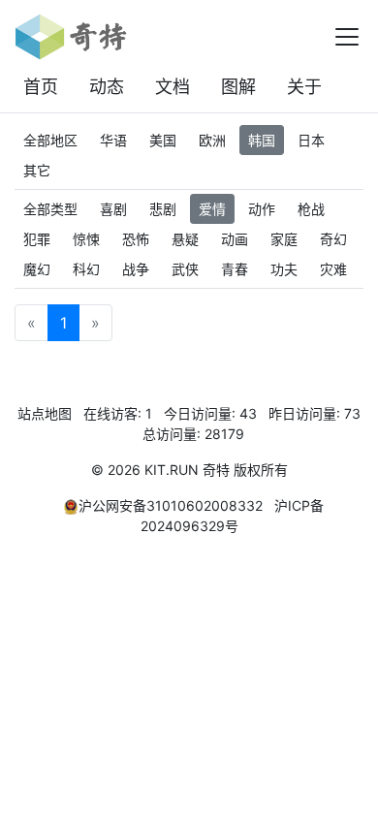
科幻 (86, 269)
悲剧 (162, 209)
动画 (234, 239)
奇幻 (333, 239)
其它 (36, 170)
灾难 (333, 269)
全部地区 (50, 140)
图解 (238, 87)
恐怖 (135, 239)
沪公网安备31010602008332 (171, 505)
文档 (172, 87)
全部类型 (50, 209)
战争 (135, 269)
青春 (234, 269)
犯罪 (36, 239)
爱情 (212, 209)
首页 (40, 87)
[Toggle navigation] (346, 36)
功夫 (284, 269)
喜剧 (113, 209)
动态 (106, 87)
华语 (113, 140)
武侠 (185, 269)
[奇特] (71, 37)
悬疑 (185, 239)
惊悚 (86, 239)
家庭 (284, 239)
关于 (304, 87)
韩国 (261, 140)
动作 (261, 209)
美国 (162, 140)
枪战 (311, 209)
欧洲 (212, 140)
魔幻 (36, 269)
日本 (311, 140)
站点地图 (44, 413)
